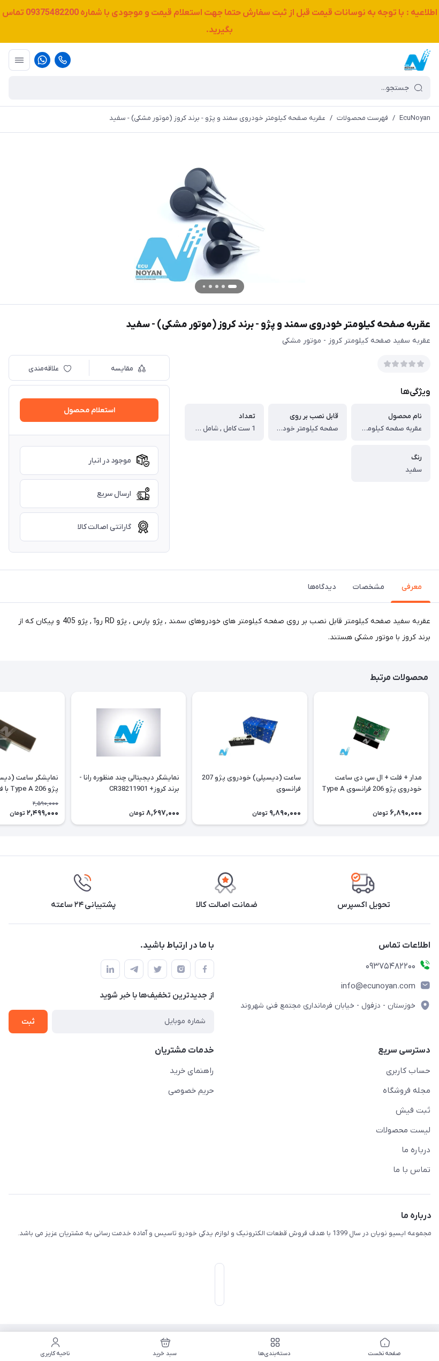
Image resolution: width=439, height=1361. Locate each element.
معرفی (412, 587)
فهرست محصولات (362, 118)
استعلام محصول (89, 410)
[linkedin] (110, 969)
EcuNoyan (414, 118)
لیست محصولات (403, 1130)
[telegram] (133, 969)
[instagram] (181, 969)
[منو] (19, 60)
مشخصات (368, 587)
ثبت (28, 1022)
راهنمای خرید (192, 1070)
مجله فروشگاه (406, 1090)
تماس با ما (411, 1170)
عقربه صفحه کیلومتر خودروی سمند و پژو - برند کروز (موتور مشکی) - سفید (217, 118)
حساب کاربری (408, 1070)
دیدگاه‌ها (322, 587)
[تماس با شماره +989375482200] (63, 60)
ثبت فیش (413, 1110)
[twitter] (157, 969)
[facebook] (204, 969)
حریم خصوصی (191, 1090)
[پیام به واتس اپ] (42, 60)
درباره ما (416, 1150)
